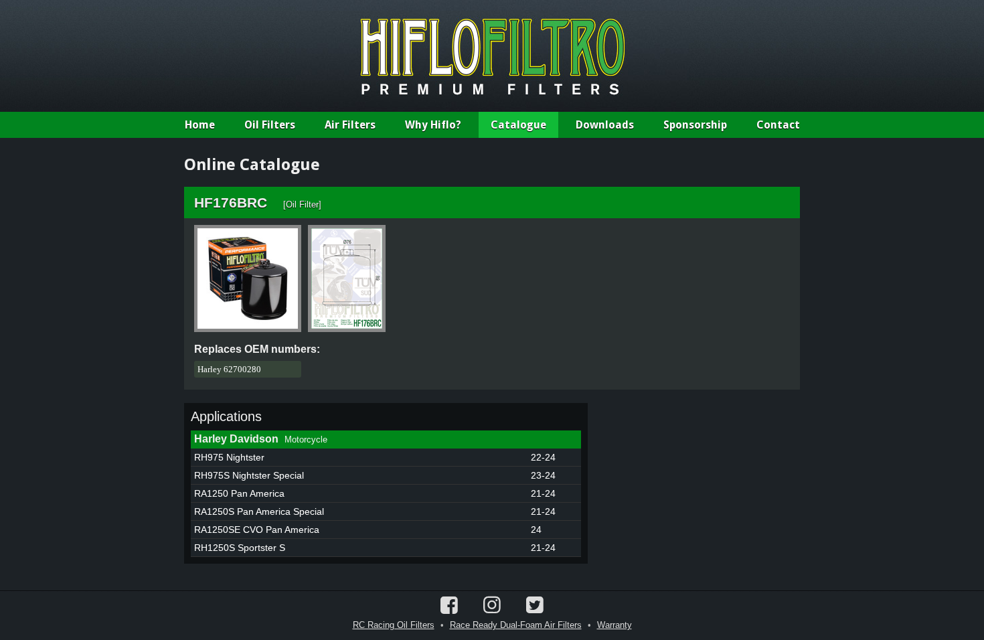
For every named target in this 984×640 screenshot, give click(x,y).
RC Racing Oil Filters (393, 625)
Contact (778, 124)
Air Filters (350, 124)
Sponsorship (695, 124)
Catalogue (518, 124)
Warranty (614, 625)
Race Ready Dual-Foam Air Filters (516, 625)
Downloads (605, 124)
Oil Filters (269, 124)
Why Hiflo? (433, 124)
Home (200, 124)
